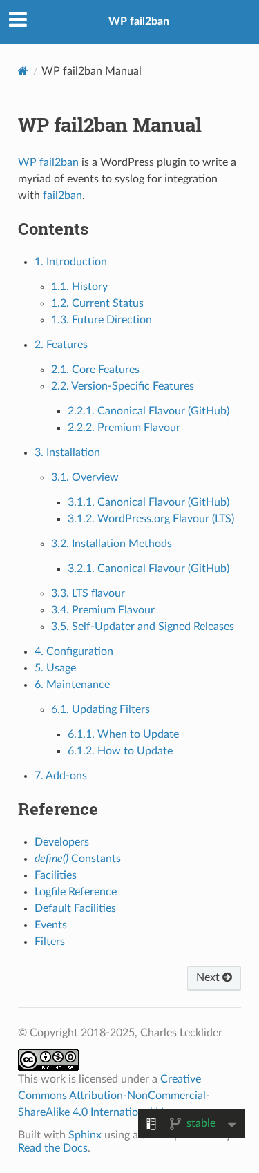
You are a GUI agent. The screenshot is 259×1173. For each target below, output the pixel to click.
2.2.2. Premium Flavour (124, 427)
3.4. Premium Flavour (103, 610)
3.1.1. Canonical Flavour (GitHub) (148, 502)
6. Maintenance (72, 684)
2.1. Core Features (95, 369)
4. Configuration (74, 651)
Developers (62, 842)
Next (209, 977)
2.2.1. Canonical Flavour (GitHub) (148, 411)
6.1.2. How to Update (120, 750)
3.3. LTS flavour (88, 593)
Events (51, 925)
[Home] (23, 71)
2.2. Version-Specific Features (122, 386)
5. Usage (55, 668)
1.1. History (79, 286)
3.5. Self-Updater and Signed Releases (142, 626)
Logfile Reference (76, 891)
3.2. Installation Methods (111, 543)
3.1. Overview (85, 477)
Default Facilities (75, 908)
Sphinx (85, 1135)
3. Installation (67, 452)
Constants (78, 858)
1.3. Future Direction (101, 319)
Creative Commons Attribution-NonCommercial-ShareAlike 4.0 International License (114, 1096)
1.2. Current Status (97, 303)
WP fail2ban (138, 21)
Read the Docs (53, 1148)
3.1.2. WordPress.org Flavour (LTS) (151, 518)
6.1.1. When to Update (123, 734)
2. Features (61, 344)
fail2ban (62, 195)
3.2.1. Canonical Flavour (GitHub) (148, 568)
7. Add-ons (61, 775)
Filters (50, 941)
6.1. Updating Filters (100, 709)
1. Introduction (71, 261)
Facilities (56, 875)
